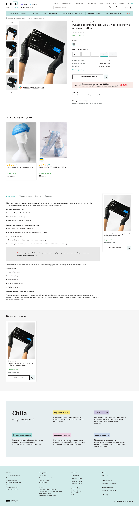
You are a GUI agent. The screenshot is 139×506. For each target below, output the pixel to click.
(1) (16, 165)
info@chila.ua (106, 476)
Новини (41, 485)
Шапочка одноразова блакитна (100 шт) (20, 167)
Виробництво (79, 3)
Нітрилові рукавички (39, 18)
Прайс (108, 3)
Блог (114, 3)
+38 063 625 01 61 (76, 478)
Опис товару (11, 196)
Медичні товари (94, 13)
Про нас (56, 3)
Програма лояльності (45, 478)
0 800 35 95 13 (26, 7)
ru (132, 3)
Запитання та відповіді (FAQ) (47, 495)
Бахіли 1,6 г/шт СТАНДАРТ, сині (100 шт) (52, 167)
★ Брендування (91, 3)
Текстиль (35, 13)
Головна (10, 18)
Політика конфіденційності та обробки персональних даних (50, 492)
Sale (128, 13)
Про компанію (43, 476)
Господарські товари (113, 13)
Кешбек (101, 3)
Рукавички (29, 18)
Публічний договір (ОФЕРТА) (48, 489)
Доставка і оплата (44, 480)
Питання (48, 196)
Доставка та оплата (67, 3)
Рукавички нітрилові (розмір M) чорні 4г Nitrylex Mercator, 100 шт (117, 235)
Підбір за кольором (12, 489)
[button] (12, 22)
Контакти (121, 3)
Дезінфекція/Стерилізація (73, 13)
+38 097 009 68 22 (76, 481)
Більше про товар (78, 70)
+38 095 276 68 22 (76, 484)
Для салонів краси (50, 13)
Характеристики (25, 196)
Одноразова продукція (17, 13)
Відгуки (38, 196)
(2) (49, 165)
